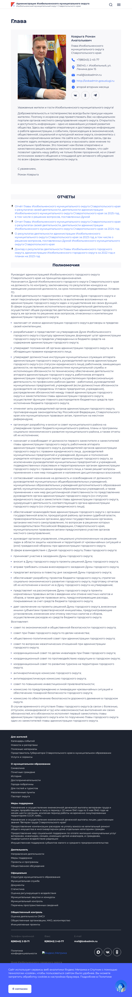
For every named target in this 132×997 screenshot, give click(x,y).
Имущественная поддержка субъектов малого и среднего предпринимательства (59, 842)
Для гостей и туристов (24, 788)
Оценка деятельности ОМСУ (28, 916)
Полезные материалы (24, 749)
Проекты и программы (24, 862)
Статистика (17, 889)
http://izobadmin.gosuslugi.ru (95, 80)
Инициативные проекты (25, 924)
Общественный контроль (26, 912)
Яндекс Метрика (76, 969)
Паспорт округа (20, 796)
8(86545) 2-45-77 (54, 941)
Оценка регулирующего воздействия (33, 893)
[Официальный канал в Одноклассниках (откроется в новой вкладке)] (117, 952)
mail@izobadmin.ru (86, 941)
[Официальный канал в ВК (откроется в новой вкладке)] (108, 952)
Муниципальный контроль (27, 901)
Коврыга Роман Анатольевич (83, 38)
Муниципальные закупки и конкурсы (33, 897)
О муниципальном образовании (30, 764)
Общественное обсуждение (27, 866)
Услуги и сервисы (22, 757)
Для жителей (19, 736)
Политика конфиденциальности (24, 952)
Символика (17, 768)
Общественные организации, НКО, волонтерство (40, 920)
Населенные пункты (23, 792)
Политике (105, 976)
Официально (19, 873)
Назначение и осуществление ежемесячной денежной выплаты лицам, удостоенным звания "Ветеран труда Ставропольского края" (62, 821)
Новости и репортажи (24, 745)
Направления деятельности (27, 853)
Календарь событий (23, 741)
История (16, 776)
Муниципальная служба (25, 881)
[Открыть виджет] (121, 986)
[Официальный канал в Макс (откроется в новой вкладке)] (98, 952)
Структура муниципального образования (35, 877)
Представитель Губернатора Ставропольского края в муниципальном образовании (61, 752)
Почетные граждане (23, 772)
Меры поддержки (22, 803)
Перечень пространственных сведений (34, 905)
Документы (17, 885)
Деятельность (19, 849)
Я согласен (20, 988)
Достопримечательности (26, 780)
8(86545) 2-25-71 (20, 941)
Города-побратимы (22, 784)
